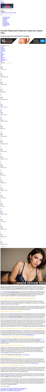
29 (0, 79)
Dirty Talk (2, 60)
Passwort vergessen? (4, 12)
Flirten (1, 53)
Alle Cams (5, 21)
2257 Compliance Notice (11, 389)
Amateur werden (10, 390)
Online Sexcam (6, 18)
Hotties (1, 55)
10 (0, 94)
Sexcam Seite (10, 291)
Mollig (1, 58)
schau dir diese (5, 352)
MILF (1, 56)
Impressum (11, 388)
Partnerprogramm (17, 390)
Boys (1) (2, 47)
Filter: (1, 61)
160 (1, 109)
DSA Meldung (3, 389)
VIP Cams (5, 25)
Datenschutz (5, 388)
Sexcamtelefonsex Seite (29, 334)
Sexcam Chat (12, 314)
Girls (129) (2, 46)
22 (0, 117)
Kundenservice (16, 388)
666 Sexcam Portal (34, 363)
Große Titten (2, 57)
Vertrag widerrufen (20, 389)
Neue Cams (5, 19)
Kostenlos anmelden (12, 12)
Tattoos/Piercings (3, 59)
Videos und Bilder (6, 24)
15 (0, 110)
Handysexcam (26, 354)
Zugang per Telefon (6, 17)
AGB (1, 388)
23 (0, 153)
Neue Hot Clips (6, 22)
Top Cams (5, 20)
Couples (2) (2, 48)
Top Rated (2, 54)
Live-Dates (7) (3, 50)
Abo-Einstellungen (23, 388)
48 (0, 116)
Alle (1, 51)
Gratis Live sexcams (4, 375)
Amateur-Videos (6, 23)
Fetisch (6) (2, 49)
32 (0, 208)
